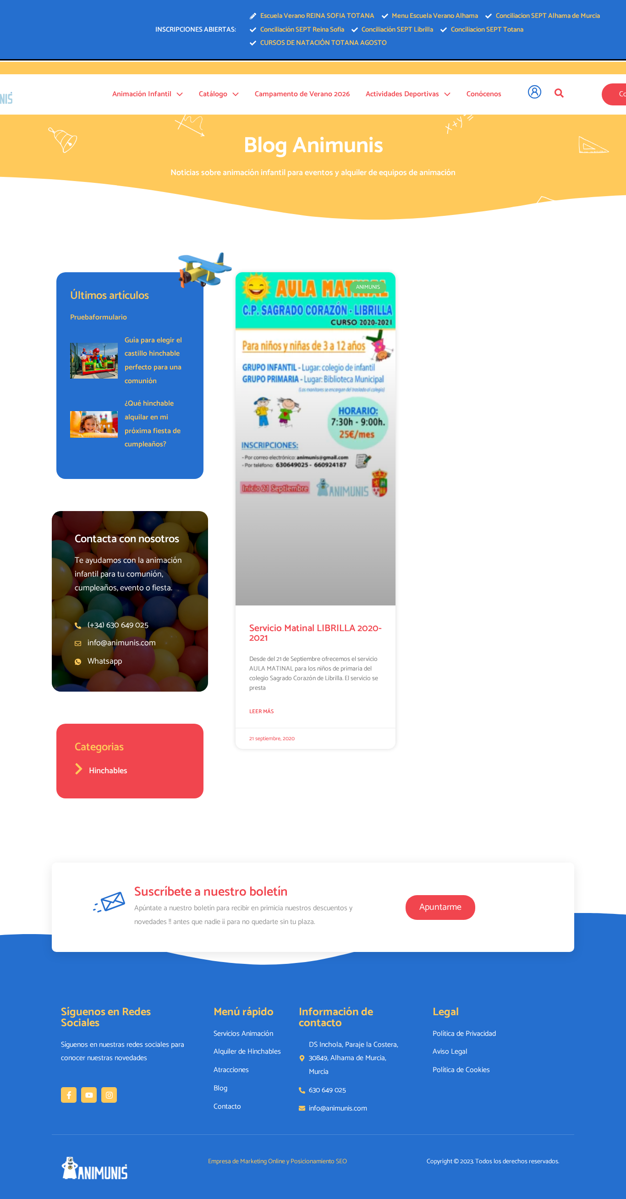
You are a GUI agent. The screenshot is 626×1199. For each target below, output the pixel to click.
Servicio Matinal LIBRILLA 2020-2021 (315, 633)
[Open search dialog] (559, 93)
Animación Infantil (141, 94)
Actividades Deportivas (402, 94)
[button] (177, 94)
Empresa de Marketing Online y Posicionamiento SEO (277, 1161)
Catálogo (213, 94)
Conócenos (484, 94)
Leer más (261, 711)
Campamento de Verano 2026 (302, 94)
